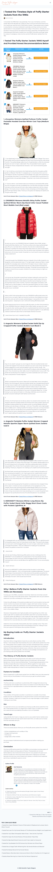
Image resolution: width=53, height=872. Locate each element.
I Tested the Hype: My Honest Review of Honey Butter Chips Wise (20, 836)
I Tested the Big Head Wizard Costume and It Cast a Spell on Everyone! (21, 840)
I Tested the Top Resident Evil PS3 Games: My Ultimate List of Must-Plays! (22, 843)
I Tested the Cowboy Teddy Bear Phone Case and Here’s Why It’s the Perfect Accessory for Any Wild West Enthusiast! (25, 797)
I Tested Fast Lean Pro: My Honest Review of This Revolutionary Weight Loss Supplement (26, 830)
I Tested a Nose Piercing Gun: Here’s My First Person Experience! (19, 856)
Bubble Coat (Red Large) (19, 205)
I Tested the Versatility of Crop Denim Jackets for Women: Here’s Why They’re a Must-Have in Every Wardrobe (25, 801)
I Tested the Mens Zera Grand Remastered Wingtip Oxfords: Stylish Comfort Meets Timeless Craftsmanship (24, 792)
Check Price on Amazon (41, 57)
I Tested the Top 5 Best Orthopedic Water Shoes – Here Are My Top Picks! (22, 833)
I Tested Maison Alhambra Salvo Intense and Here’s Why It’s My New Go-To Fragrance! (25, 853)
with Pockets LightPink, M (14, 505)
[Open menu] (50, 3)
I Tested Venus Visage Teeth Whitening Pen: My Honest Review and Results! (23, 846)
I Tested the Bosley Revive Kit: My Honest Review (15, 849)
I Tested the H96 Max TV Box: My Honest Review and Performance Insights (23, 795)
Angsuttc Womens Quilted (16, 323)
